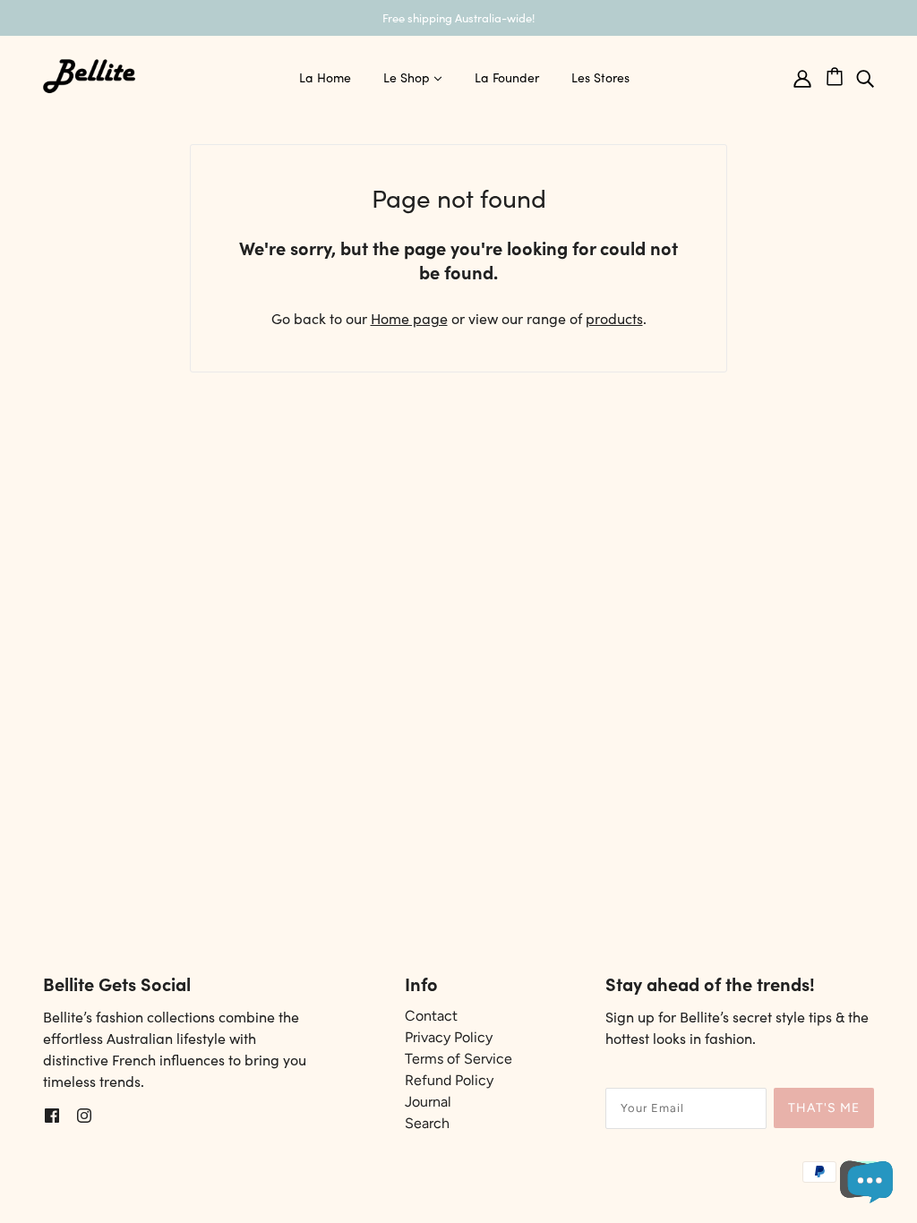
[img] (865, 76)
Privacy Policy (449, 1037)
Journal (428, 1101)
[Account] (802, 76)
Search (427, 1123)
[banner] (89, 73)
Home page (409, 318)
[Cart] (840, 73)
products (614, 318)
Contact (431, 1015)
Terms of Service (458, 1058)
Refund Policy (449, 1080)
